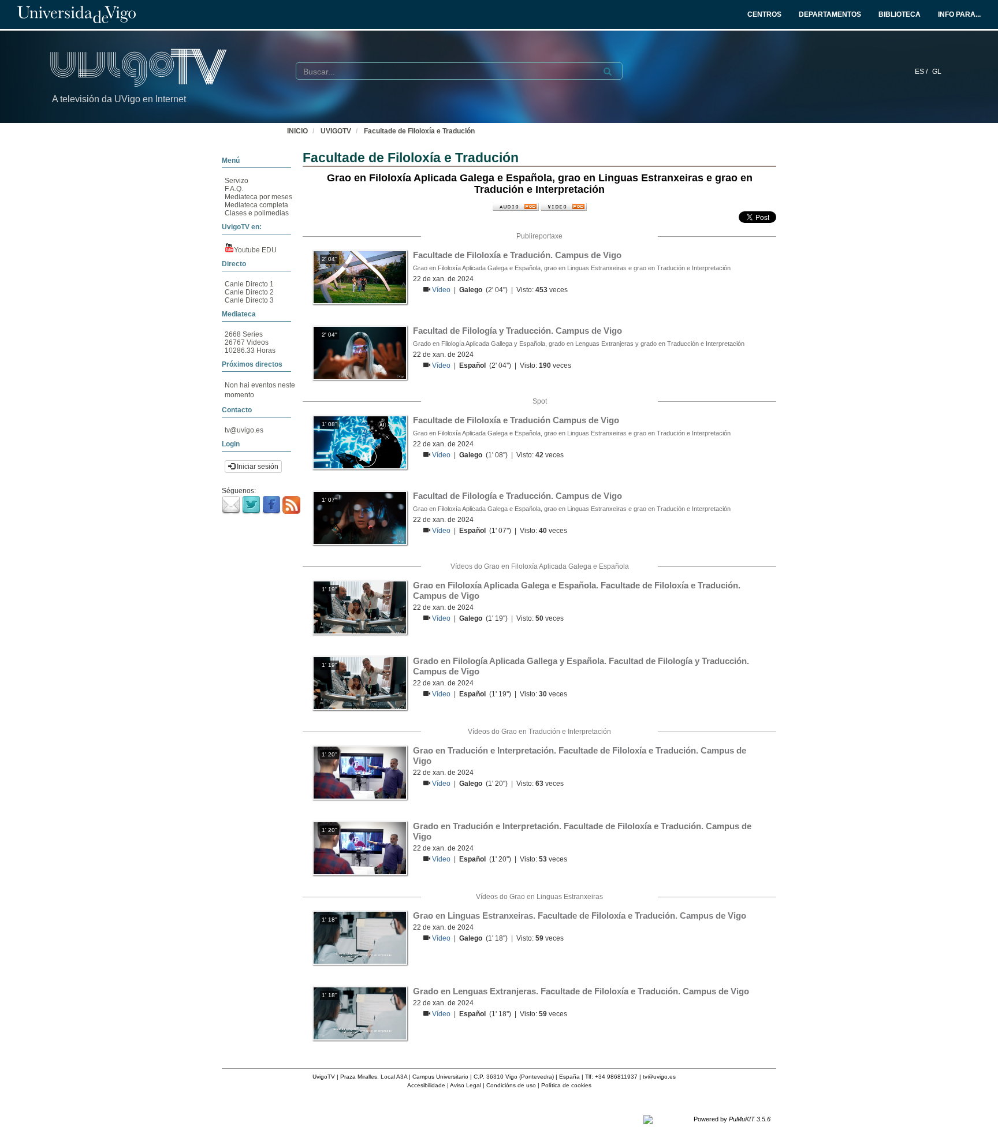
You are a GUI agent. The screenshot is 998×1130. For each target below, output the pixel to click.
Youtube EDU (255, 250)
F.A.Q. (234, 189)
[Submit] (607, 71)
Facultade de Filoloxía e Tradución (419, 131)
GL (936, 72)
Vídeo (442, 290)
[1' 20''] (360, 772)
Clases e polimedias (257, 213)
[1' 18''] (360, 937)
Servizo (236, 181)
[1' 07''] (360, 517)
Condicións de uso (511, 1085)
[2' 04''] (360, 277)
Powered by (732, 1119)
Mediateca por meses (258, 197)
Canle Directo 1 (249, 284)
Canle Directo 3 (249, 300)
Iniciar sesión (256, 467)
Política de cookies (566, 1085)
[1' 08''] (360, 442)
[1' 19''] (360, 607)
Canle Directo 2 (249, 292)
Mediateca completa (256, 205)
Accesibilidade (426, 1085)
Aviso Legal (465, 1085)
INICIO (297, 131)
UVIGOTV (336, 131)
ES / (922, 72)
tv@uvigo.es (244, 430)
